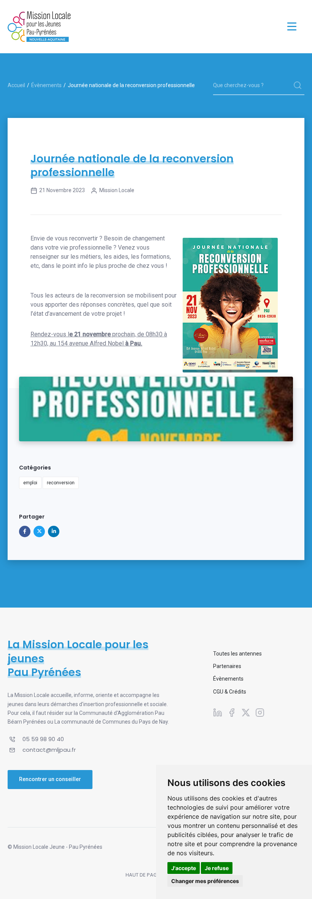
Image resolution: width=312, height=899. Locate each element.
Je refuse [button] (217, 868)
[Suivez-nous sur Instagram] (259, 713)
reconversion (61, 482)
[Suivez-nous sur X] (245, 713)
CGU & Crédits (229, 692)
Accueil (16, 85)
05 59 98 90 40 (43, 739)
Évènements (46, 85)
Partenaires (227, 666)
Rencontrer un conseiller (50, 779)
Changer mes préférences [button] (205, 881)
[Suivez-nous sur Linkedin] (217, 713)
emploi (30, 482)
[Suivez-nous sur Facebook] (231, 713)
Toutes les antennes (237, 654)
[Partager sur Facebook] (24, 531)
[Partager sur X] (39, 531)
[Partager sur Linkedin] (53, 531)
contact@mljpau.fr (49, 750)
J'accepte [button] (183, 868)
